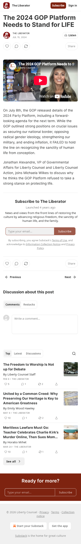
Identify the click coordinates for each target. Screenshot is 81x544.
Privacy (44, 512)
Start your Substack (30, 526)
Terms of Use (59, 240)
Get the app (60, 526)
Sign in (72, 5)
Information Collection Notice (43, 244)
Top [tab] (8, 353)
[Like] (7, 46)
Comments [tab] (12, 304)
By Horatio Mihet (14, 442)
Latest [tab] (18, 353)
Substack (21, 536)
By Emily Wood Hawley (19, 408)
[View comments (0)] (16, 46)
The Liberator (21, 33)
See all (11, 461)
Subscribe (58, 5)
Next (68, 277)
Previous (15, 277)
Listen (72, 35)
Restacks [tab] (29, 304)
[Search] (74, 353)
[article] (40, 374)
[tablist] (20, 304)
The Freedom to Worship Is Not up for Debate (28, 367)
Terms (55, 512)
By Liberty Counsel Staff (19, 374)
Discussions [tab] (33, 353)
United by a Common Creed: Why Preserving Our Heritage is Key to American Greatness (30, 398)
